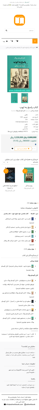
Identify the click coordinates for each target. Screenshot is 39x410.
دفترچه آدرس (30, 372)
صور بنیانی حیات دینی (24, 241)
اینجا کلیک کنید (11, 385)
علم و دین (28, 219)
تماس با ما (19, 7)
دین (28, 334)
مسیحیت (4, 334)
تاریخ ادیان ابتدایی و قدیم (23, 227)
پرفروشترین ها (12, 397)
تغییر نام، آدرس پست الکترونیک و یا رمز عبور (21, 370)
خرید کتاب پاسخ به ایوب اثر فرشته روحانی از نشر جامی (20, 47)
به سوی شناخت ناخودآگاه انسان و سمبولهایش (17, 310)
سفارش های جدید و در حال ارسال (15, 352)
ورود (4, 41)
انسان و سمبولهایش (25, 280)
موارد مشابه (33, 203)
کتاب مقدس (29, 336)
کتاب (32, 334)
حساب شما (33, 5)
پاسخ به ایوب (27, 266)
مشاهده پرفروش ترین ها (15, 131)
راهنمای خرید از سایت (28, 387)
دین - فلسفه (34, 213)
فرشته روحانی (34, 111)
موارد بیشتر (31, 249)
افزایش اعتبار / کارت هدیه (11, 5)
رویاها (29, 293)
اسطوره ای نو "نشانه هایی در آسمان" (10, 186)
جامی (26, 115)
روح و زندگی (29, 185)
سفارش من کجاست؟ (25, 5)
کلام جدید (28, 236)
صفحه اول (28, 397)
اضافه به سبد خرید (22, 149)
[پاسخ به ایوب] (24, 98)
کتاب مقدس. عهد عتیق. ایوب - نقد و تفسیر (16, 213)
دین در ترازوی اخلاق (25, 232)
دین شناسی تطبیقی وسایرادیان (17, 334)
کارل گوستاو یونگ (20, 111)
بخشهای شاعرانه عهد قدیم (16, 336)
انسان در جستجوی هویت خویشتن (21, 318)
